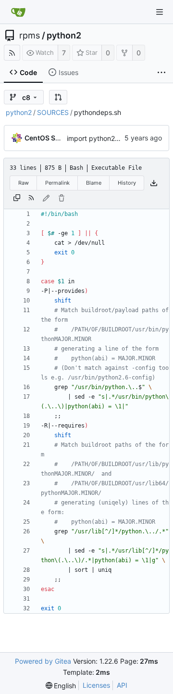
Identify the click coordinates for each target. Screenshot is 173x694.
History (127, 182)
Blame (93, 182)
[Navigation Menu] (159, 12)
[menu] (61, 685)
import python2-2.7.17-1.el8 (109, 138)
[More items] (161, 73)
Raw (23, 182)
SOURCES (53, 112)
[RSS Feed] (12, 53)
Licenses (96, 685)
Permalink (57, 182)
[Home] (18, 12)
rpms (29, 35)
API (122, 685)
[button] (58, 97)
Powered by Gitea (43, 661)
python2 (64, 35)
